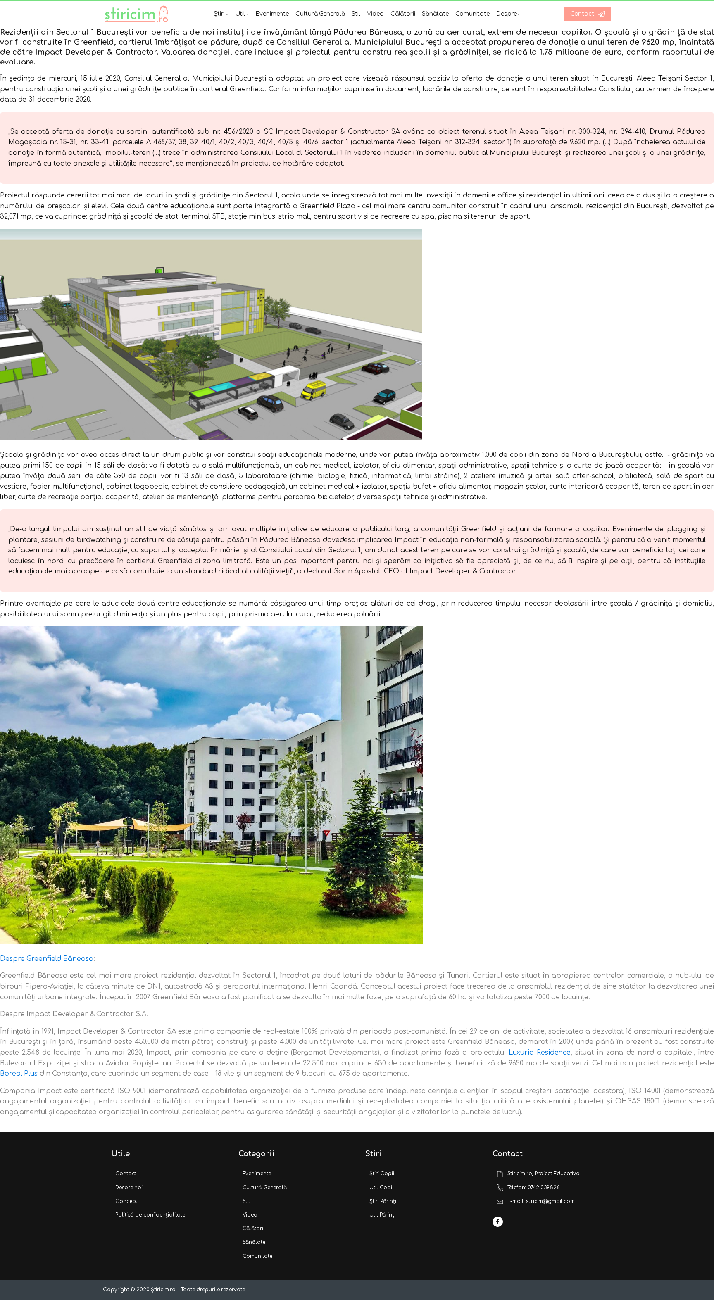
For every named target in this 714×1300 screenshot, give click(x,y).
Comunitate (472, 14)
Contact (125, 1173)
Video (375, 14)
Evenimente (272, 14)
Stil (356, 14)
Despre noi (129, 1188)
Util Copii (381, 1188)
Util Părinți (382, 1215)
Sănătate (435, 14)
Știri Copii (381, 1173)
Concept (126, 1201)
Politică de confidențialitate (150, 1215)
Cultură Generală (320, 14)
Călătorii (402, 14)
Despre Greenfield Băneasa (46, 959)
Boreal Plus (19, 1073)
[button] (587, 14)
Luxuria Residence (540, 1052)
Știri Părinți (382, 1201)
